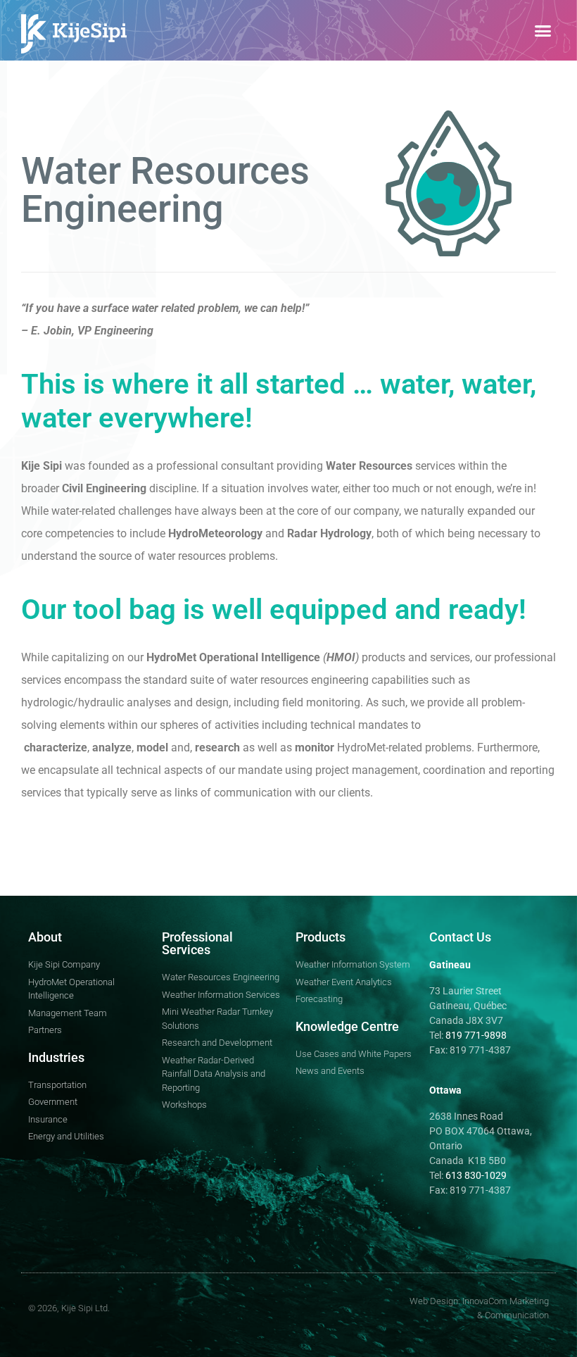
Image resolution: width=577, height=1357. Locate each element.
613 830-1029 (475, 1175)
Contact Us (460, 937)
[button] (543, 30)
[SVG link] (74, 34)
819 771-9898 (476, 1035)
